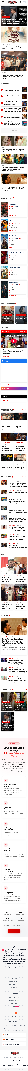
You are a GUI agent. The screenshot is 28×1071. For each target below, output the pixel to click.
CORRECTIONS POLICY (14, 984)
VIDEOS (12, 1013)
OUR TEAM (14, 978)
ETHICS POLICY (14, 987)
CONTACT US (14, 975)
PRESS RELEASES (14, 1009)
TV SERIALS (12, 1006)
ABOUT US (14, 971)
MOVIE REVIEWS (12, 1000)
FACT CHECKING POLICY (14, 981)
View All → (24, 198)
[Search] (20, 2)
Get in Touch (13, 931)
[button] (3, 2)
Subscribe (5, 356)
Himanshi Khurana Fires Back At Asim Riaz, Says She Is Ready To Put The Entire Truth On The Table (14, 21)
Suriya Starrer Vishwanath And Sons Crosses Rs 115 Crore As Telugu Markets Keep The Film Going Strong (14, 189)
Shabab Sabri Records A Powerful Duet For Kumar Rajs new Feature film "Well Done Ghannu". (12, 77)
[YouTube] (19, 1061)
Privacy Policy (3, 1064)
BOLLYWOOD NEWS (14, 997)
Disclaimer (17, 1064)
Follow (4, 392)
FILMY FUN (14, 1016)
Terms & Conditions (10, 1064)
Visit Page (5, 384)
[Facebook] (16, 1061)
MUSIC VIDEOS (14, 1003)
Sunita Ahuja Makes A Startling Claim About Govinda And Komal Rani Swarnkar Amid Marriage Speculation (13, 169)
